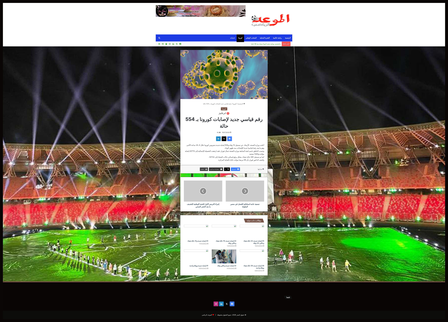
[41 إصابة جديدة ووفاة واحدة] (196, 256)
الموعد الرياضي (207, 315)
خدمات (232, 38)
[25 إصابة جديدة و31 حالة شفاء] (196, 232)
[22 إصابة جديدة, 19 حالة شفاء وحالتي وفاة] (224, 232)
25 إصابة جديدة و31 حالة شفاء (198, 241)
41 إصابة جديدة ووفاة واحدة (199, 266)
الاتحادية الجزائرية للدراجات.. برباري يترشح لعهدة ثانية (263, 44)
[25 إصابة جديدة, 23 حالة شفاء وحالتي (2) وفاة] (252, 232)
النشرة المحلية (265, 38)
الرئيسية (288, 38)
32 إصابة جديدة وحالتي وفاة (226, 266)
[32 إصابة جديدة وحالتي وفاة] (224, 256)
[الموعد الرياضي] (270, 19)
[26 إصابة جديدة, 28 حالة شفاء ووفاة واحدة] (252, 256)
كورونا (240, 38)
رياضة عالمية (277, 38)
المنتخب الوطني (251, 38)
